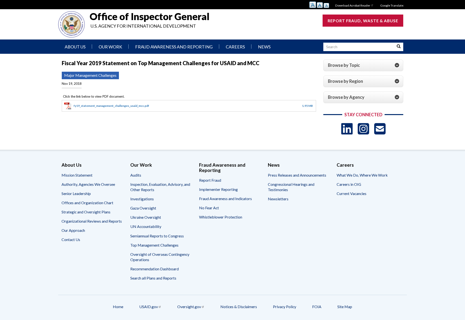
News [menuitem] (264, 46)
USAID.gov (148, 306)
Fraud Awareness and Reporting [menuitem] (174, 46)
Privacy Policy (284, 306)
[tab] (363, 65)
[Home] (71, 24)
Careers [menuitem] (235, 46)
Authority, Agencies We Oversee (88, 184)
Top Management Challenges (154, 245)
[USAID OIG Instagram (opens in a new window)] (363, 129)
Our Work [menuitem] (110, 46)
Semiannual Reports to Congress (157, 236)
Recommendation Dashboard (154, 268)
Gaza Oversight (143, 208)
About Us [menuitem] (75, 46)
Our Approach (73, 230)
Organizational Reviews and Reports (92, 221)
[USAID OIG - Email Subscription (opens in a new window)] (380, 129)
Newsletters (278, 198)
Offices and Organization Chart (87, 202)
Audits (135, 175)
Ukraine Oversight (145, 217)
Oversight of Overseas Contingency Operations (159, 257)
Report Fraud (210, 180)
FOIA (316, 306)
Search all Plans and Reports (153, 278)
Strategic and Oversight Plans (86, 212)
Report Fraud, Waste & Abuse (363, 20)
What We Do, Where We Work (362, 175)
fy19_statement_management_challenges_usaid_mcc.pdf (111, 106)
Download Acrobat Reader (352, 5)
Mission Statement (77, 175)
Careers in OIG (349, 184)
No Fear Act (209, 207)
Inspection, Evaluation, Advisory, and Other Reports (160, 187)
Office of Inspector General (149, 16)
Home (118, 306)
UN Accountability (145, 226)
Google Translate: (392, 5)
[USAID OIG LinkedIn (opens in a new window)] (347, 129)
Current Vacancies (351, 193)
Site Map (344, 306)
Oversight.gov (189, 306)
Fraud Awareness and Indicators (225, 198)
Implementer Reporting (218, 189)
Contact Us (71, 239)
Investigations (142, 198)
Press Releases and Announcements (297, 175)
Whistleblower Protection (220, 217)
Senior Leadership (76, 193)
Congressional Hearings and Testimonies (291, 187)
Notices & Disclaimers (238, 306)
